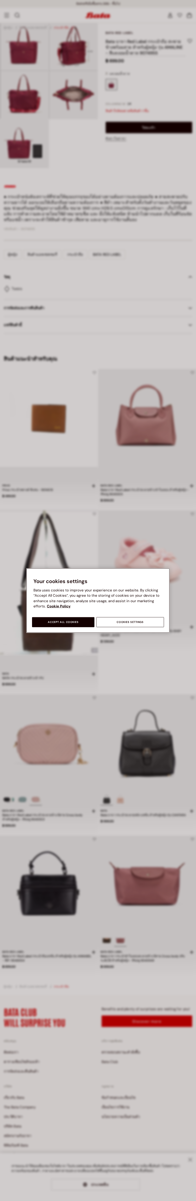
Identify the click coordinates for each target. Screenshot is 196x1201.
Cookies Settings (130, 622)
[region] (98, 600)
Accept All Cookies (63, 622)
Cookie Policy (59, 606)
